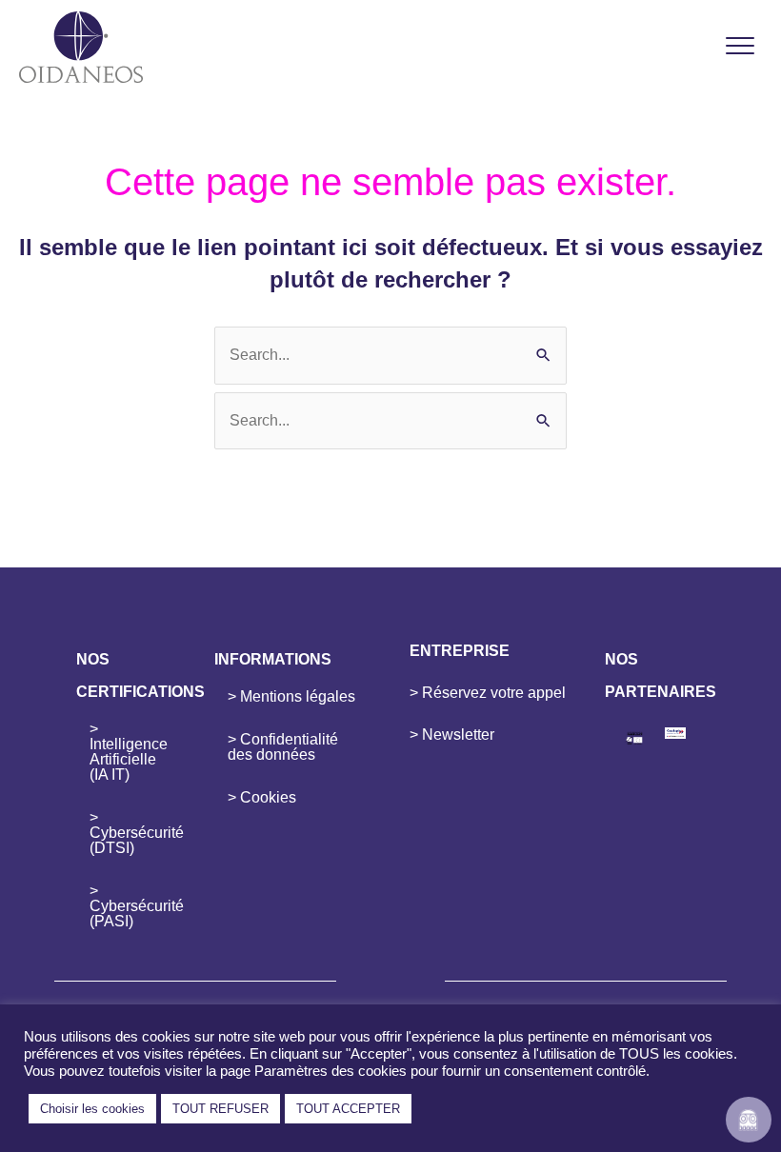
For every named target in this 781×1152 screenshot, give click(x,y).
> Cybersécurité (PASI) (133, 906)
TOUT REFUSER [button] (220, 1109)
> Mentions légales (291, 696)
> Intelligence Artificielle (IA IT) (129, 752)
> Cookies (262, 797)
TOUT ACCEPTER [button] (348, 1109)
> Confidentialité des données (283, 747)
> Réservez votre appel (488, 693)
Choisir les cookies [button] (92, 1109)
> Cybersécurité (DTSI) (133, 832)
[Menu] (740, 46)
